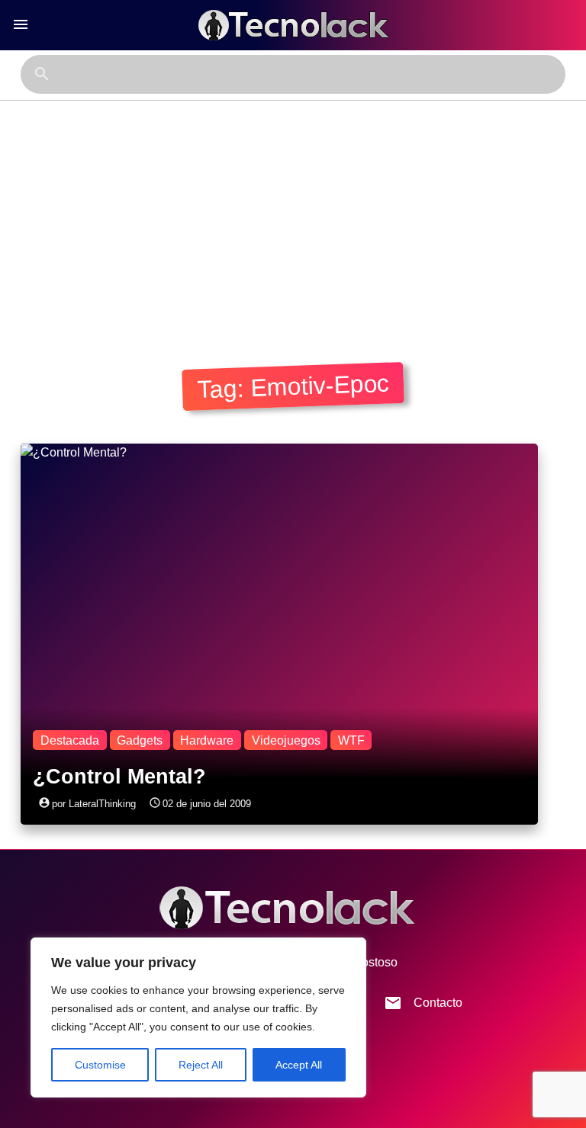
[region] (198, 1017)
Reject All (201, 1065)
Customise (100, 1065)
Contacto (423, 1003)
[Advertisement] (293, 215)
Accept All (298, 1065)
